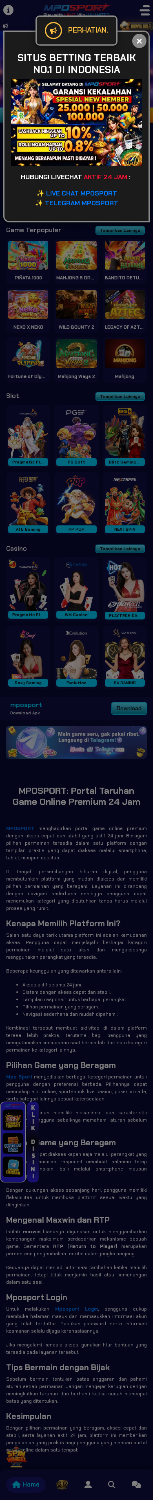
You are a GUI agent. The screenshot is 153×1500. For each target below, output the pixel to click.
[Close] (139, 41)
